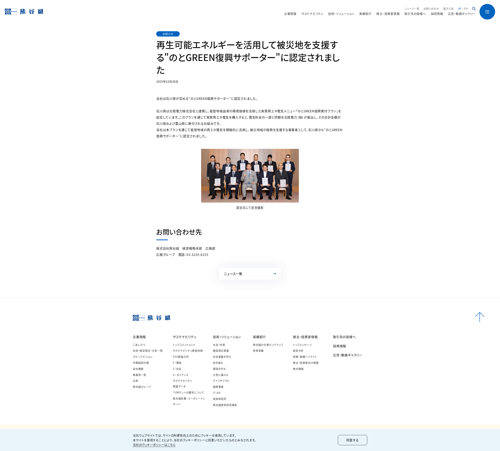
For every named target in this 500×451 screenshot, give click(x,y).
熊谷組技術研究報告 (225, 405)
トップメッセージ (302, 345)
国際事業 (218, 386)
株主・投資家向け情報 (306, 362)
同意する (352, 440)
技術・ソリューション (227, 336)
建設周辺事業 (221, 350)
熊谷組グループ (142, 386)
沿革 (135, 380)
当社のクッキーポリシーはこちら (154, 445)
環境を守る (219, 369)
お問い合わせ (431, 8)
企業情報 (139, 336)
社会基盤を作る (222, 356)
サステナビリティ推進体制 (188, 350)
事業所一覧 (139, 375)
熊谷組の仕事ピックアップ (268, 345)
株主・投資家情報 (305, 336)
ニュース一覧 (412, 8)
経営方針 (298, 350)
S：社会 (177, 369)
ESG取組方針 (181, 356)
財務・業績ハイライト (305, 356)
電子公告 (448, 8)
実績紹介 (259, 336)
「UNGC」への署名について (188, 392)
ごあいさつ (139, 345)
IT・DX (217, 393)
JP (459, 8)
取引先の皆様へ (415, 14)
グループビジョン (143, 356)
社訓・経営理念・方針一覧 (148, 350)
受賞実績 (258, 350)
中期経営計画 (141, 362)
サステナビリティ (184, 336)
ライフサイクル (221, 380)
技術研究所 (219, 399)
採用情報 (437, 14)
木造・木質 (219, 345)
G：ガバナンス (181, 375)
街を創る (218, 362)
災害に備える (221, 375)
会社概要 (138, 369)
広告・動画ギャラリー (462, 14)
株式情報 (298, 369)
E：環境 (177, 362)
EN (466, 8)
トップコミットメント (184, 345)
